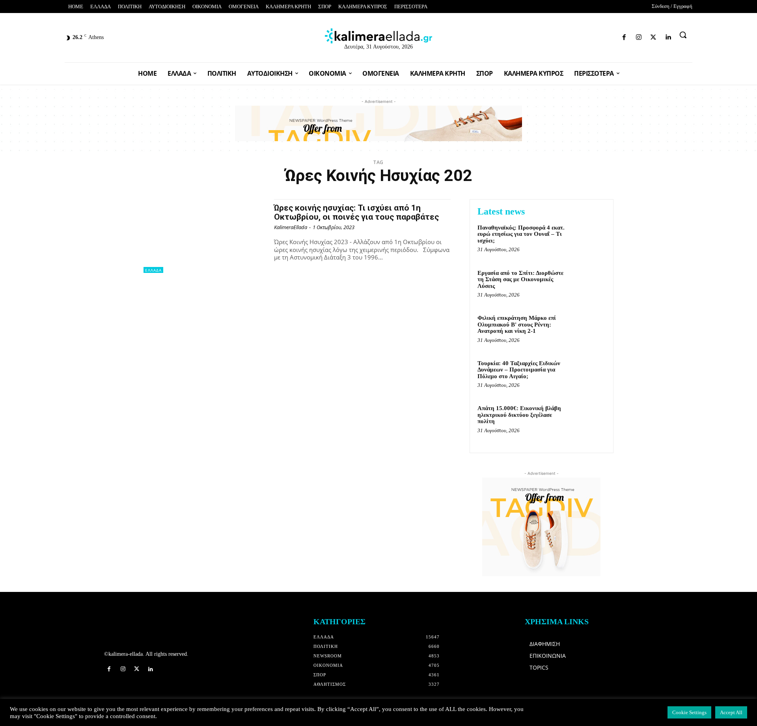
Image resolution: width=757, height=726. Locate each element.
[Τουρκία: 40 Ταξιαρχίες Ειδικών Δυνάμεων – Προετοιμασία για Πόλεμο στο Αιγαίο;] (589, 375)
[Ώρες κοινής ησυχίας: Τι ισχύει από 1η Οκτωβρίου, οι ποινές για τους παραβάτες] (205, 236)
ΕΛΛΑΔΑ (153, 270)
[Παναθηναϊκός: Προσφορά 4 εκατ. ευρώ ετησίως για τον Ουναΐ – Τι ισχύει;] (589, 239)
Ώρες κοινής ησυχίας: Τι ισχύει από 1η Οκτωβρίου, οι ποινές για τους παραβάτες (356, 212)
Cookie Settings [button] (689, 712)
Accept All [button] (731, 712)
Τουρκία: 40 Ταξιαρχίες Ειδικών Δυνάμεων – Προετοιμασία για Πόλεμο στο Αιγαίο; (518, 369)
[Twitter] (600, 36)
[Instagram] (586, 36)
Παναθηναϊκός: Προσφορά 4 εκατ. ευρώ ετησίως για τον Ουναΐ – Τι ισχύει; (521, 234)
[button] (682, 34)
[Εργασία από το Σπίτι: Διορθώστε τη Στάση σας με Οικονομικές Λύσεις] (589, 285)
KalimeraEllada (290, 227)
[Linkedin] (614, 36)
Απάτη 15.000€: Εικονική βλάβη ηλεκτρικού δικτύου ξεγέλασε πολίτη (519, 414)
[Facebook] (572, 36)
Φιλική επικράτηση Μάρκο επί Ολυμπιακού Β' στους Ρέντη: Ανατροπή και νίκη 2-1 (516, 324)
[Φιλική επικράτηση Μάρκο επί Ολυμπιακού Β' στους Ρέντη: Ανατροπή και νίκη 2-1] (589, 330)
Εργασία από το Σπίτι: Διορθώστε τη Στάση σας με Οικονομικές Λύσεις (520, 279)
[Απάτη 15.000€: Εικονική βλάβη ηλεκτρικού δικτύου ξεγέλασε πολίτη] (589, 420)
